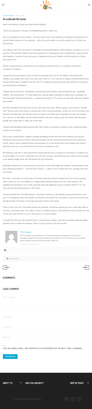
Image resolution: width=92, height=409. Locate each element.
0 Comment (14, 258)
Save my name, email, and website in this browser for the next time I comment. (43, 348)
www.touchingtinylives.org (29, 244)
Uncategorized (8, 16)
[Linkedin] (5, 250)
